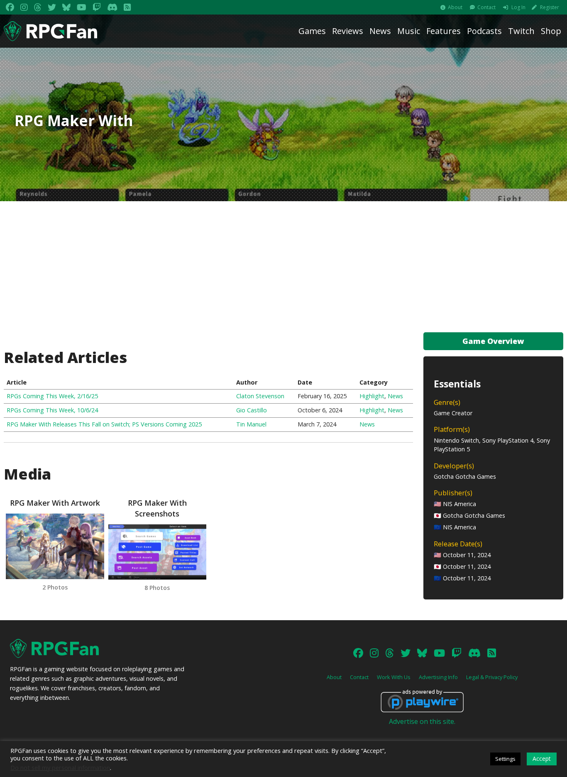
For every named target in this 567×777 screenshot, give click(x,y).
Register (549, 7)
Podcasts (484, 31)
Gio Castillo (251, 410)
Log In (518, 7)
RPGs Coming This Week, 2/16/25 (52, 396)
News (380, 31)
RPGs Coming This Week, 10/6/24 (52, 410)
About (455, 7)
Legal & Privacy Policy (492, 677)
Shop (551, 31)
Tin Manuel (251, 424)
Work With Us (394, 677)
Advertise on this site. (422, 721)
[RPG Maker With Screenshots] (157, 552)
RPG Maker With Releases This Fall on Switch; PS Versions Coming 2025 (104, 424)
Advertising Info (438, 677)
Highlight (371, 396)
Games (312, 31)
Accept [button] (542, 758)
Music (408, 31)
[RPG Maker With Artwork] (55, 546)
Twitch (521, 31)
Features (443, 31)
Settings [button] (505, 758)
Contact (486, 7)
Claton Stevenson (260, 396)
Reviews (347, 31)
